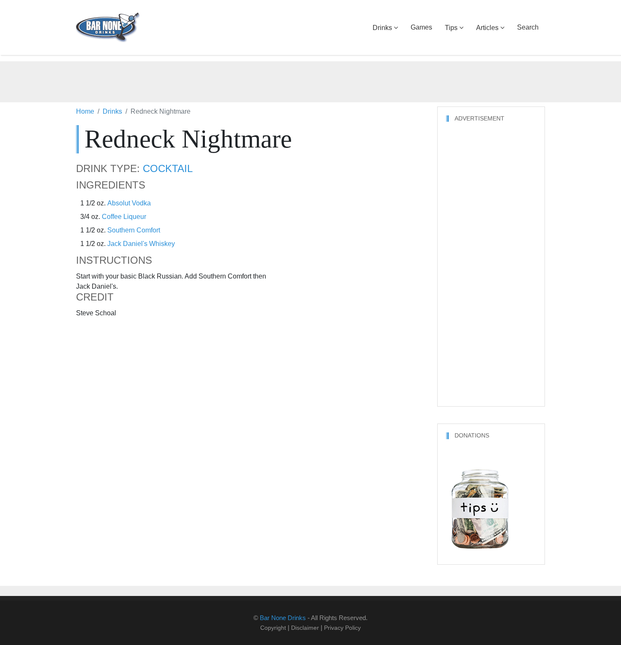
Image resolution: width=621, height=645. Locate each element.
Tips (451, 27)
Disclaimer (305, 627)
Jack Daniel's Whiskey (141, 243)
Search (528, 27)
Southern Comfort (133, 230)
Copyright (273, 627)
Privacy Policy (342, 627)
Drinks (382, 27)
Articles (487, 27)
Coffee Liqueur (124, 216)
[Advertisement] (310, 80)
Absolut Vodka (129, 203)
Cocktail (168, 168)
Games (421, 27)
